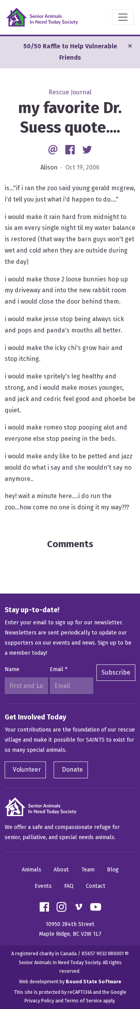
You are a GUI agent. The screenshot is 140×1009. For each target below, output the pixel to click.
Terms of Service (83, 1001)
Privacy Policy (39, 1001)
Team (87, 869)
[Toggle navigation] (123, 17)
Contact (95, 886)
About (61, 869)
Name (12, 669)
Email (58, 669)
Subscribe (116, 672)
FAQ (69, 886)
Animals (31, 869)
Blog (113, 869)
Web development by (70, 981)
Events (43, 886)
